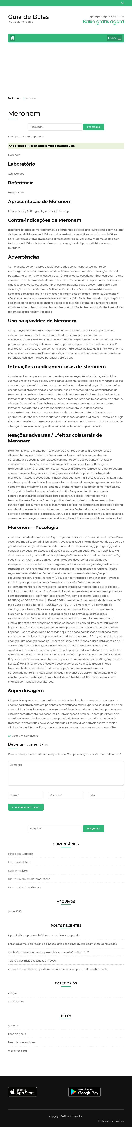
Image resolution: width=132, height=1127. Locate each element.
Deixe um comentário (25, 736)
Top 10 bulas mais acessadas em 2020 (32, 961)
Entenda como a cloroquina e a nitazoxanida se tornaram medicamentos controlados (62, 944)
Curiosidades (16, 1001)
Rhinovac (36, 887)
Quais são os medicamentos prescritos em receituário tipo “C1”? (48, 952)
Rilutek (24, 871)
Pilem (26, 862)
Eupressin (27, 854)
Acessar (13, 1025)
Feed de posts (17, 1034)
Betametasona (40, 879)
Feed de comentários (21, 1042)
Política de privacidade (111, 1121)
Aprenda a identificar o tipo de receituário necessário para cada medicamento (58, 969)
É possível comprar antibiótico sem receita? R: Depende (43, 935)
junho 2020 (15, 911)
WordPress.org (17, 1051)
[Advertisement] (66, 69)
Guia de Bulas (28, 16)
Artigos (12, 993)
